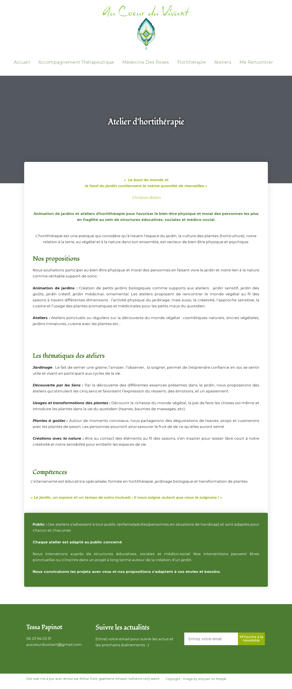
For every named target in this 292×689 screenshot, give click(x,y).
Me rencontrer (256, 62)
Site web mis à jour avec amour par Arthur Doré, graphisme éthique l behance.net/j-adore (92, 679)
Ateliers (223, 62)
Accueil (22, 62)
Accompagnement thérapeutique (76, 62)
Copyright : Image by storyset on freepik (196, 679)
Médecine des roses (145, 62)
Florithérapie (191, 62)
